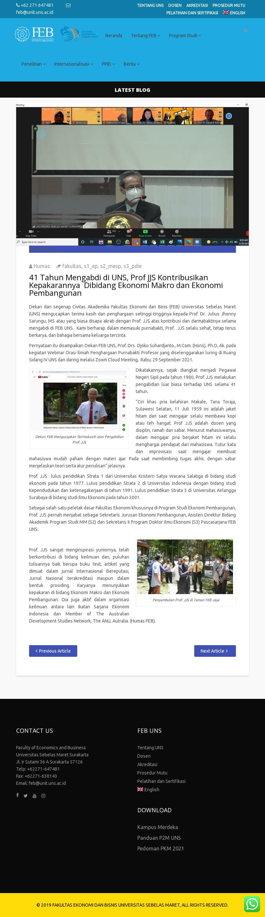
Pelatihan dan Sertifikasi (192, 13)
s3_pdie (132, 266)
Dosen (175, 5)
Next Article (212, 651)
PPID (107, 64)
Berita (130, 64)
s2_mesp (110, 266)
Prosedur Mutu (229, 5)
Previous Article (55, 651)
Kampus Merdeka (157, 827)
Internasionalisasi (72, 64)
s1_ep (91, 266)
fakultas (71, 266)
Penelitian (32, 64)
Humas (42, 266)
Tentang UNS (150, 5)
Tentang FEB (144, 35)
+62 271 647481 (37, 5)
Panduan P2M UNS (159, 838)
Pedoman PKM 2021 (160, 848)
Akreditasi (197, 5)
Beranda (113, 35)
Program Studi (183, 35)
